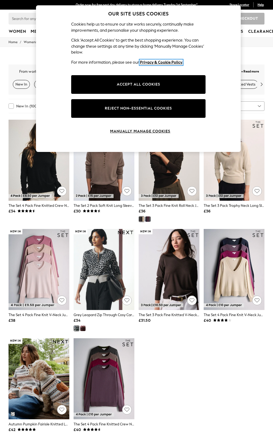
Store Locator (239, 5)
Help (261, 5)
